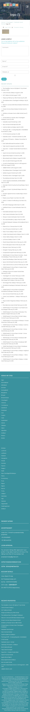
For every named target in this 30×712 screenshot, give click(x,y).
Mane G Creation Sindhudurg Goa (12, 200)
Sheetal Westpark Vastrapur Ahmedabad (14, 222)
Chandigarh (9, 22)
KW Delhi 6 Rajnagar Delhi (10, 204)
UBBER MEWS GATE (8, 167)
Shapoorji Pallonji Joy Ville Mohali (11, 97)
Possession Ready (18, 27)
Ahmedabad (4, 382)
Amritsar (3, 387)
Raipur (3, 483)
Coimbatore (4, 405)
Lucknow (3, 450)
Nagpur (3, 468)
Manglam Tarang (7, 250)
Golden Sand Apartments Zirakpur (12, 234)
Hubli (2, 417)
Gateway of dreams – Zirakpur (11, 139)
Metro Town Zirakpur (8, 231)
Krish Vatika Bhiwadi (8, 143)
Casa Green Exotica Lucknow (10, 264)
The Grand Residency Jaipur (10, 219)
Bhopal (3, 395)
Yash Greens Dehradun (9, 214)
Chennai (3, 402)
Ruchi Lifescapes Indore (9, 244)
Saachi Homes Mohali (8, 153)
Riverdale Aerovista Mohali (10, 305)
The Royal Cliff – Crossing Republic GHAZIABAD (15, 129)
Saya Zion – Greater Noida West (11, 148)
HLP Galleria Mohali (8, 95)
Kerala (3, 438)
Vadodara (3, 496)
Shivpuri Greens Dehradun (10, 217)
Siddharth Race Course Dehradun (12, 207)
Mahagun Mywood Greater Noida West (13, 271)
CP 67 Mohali (6, 134)
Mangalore (4, 458)
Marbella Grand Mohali (9, 122)
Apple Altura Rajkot (8, 155)
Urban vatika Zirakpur (8, 237)
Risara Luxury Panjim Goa (9, 198)
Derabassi (4, 410)
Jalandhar (3, 430)
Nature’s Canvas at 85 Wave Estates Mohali (14, 104)
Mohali (3, 460)
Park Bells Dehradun (8, 211)
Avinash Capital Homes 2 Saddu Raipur (13, 193)
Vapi (2, 498)
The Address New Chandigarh (11, 170)
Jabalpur (3, 425)
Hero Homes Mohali (8, 124)
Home (3, 22)
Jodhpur (3, 433)
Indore (3, 423)
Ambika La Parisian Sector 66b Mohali (13, 113)
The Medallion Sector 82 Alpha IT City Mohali (14, 88)
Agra (2, 380)
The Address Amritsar (8, 178)
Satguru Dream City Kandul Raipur (12, 189)
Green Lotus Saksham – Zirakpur (11, 296)
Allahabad (4, 385)
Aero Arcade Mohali (8, 160)
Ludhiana (3, 453)
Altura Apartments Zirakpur (10, 158)
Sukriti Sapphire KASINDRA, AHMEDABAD (14, 180)
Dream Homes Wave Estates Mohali (12, 109)
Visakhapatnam (5, 506)
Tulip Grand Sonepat (8, 146)
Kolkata (3, 448)
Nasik (2, 470)
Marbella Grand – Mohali (9, 136)
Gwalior (3, 415)
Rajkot (3, 486)
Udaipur (3, 493)
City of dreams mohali (9, 229)
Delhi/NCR (4, 407)
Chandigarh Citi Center (9, 275)
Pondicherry (4, 478)
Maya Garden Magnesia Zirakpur (11, 300)
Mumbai (3, 463)
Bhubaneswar (5, 397)
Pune (2, 481)
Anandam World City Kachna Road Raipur (14, 185)
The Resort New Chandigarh (10, 175)
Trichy (2, 491)
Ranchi (3, 488)
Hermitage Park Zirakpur (9, 282)
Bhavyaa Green (7, 247)
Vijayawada (4, 503)
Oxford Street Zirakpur (9, 92)
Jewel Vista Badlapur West (10, 259)
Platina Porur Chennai (8, 226)
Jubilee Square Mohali (9, 173)
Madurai (3, 455)
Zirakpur (3, 508)
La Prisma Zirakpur (8, 239)
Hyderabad (4, 420)
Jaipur (2, 428)
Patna (2, 476)
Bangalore (4, 392)
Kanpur (3, 435)
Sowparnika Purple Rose (9, 252)
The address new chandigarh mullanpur (13, 100)
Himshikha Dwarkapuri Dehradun (12, 285)
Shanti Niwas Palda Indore (10, 242)
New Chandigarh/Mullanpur (8, 473)
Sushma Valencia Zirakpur (10, 127)
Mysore (3, 465)
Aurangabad (4, 390)
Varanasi (3, 501)
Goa (2, 412)
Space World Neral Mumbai (10, 262)
